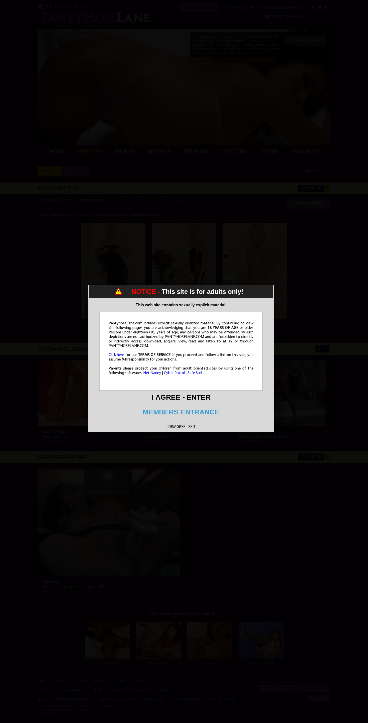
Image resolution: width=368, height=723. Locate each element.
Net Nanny (152, 373)
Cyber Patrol (174, 373)
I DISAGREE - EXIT (181, 427)
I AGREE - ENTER (181, 397)
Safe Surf (195, 373)
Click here (116, 355)
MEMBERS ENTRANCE (181, 412)
